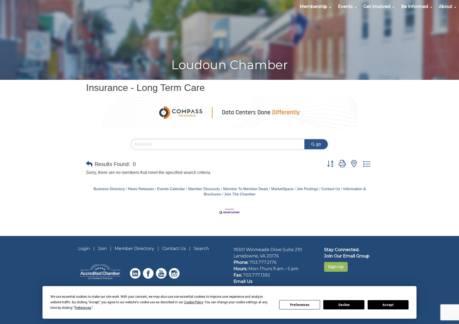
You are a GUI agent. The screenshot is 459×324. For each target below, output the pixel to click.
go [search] (318, 144)
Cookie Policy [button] (193, 302)
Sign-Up (336, 266)
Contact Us (330, 189)
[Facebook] (149, 277)
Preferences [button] (83, 308)
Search (201, 248)
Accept (388, 305)
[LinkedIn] (136, 277)
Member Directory (134, 248)
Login (84, 248)
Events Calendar (171, 189)
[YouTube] (162, 277)
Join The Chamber (240, 194)
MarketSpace (282, 189)
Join (102, 248)
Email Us (243, 281)
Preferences (299, 305)
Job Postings (307, 189)
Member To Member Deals (245, 189)
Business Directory (109, 189)
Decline (344, 305)
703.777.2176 (262, 262)
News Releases (141, 189)
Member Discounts (204, 189)
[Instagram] (175, 277)
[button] (89, 164)
